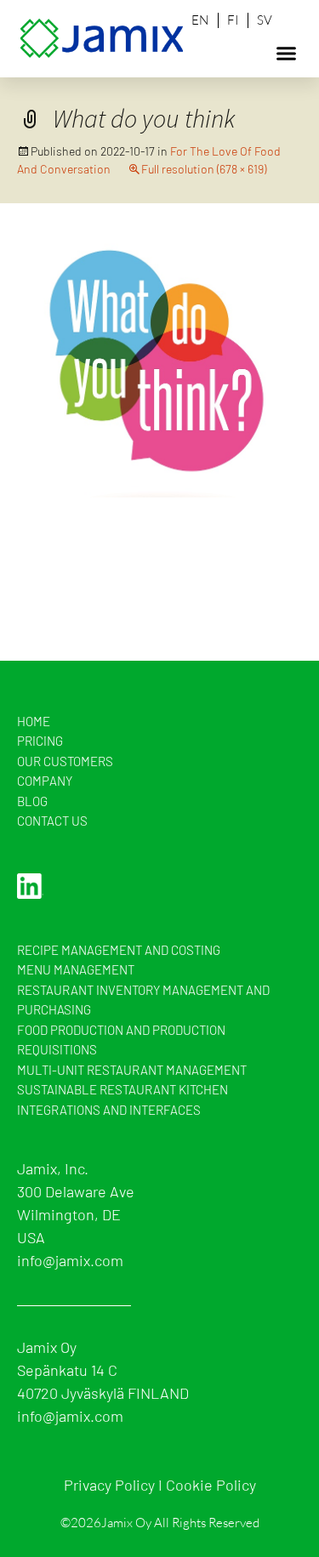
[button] (287, 53)
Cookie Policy (211, 1484)
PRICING (40, 740)
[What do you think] (159, 364)
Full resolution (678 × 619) (203, 169)
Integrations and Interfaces (109, 1109)
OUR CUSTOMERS (65, 761)
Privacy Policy (109, 1484)
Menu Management (75, 969)
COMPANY (44, 780)
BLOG (32, 801)
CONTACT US (52, 820)
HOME (33, 721)
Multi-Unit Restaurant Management (132, 1069)
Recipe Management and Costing (118, 949)
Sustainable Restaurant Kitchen (122, 1089)
